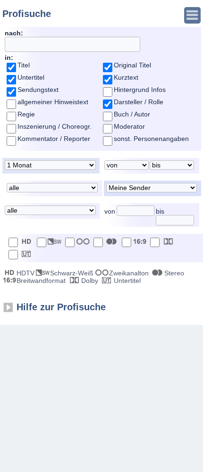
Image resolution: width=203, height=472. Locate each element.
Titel (23, 65)
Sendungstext (38, 89)
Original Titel (132, 65)
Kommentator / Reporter (53, 138)
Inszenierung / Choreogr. (54, 126)
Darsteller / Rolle (138, 102)
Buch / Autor (132, 114)
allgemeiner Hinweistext (52, 102)
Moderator (129, 126)
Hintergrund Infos (140, 89)
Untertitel (30, 77)
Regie (26, 114)
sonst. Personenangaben (151, 138)
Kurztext (126, 77)
